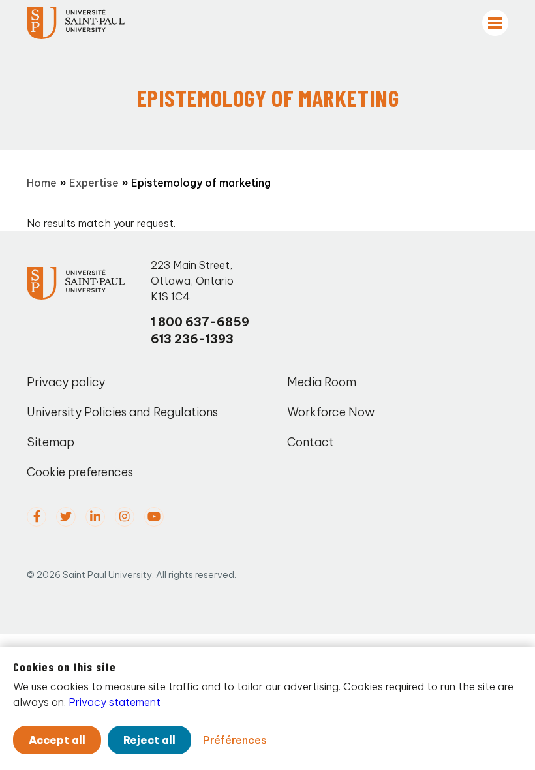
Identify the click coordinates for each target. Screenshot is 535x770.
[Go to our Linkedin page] (95, 517)
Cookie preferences (80, 472)
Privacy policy (66, 382)
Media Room (321, 382)
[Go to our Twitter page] (66, 517)
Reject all (149, 740)
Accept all (57, 740)
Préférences (235, 740)
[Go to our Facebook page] (36, 517)
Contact (310, 442)
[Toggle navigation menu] (495, 23)
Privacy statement (114, 702)
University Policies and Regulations (122, 412)
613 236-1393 (192, 338)
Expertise (94, 182)
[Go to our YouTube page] (154, 517)
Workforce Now (330, 412)
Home (42, 182)
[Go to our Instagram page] (124, 517)
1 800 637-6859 (200, 322)
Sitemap (50, 442)
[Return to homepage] (76, 23)
